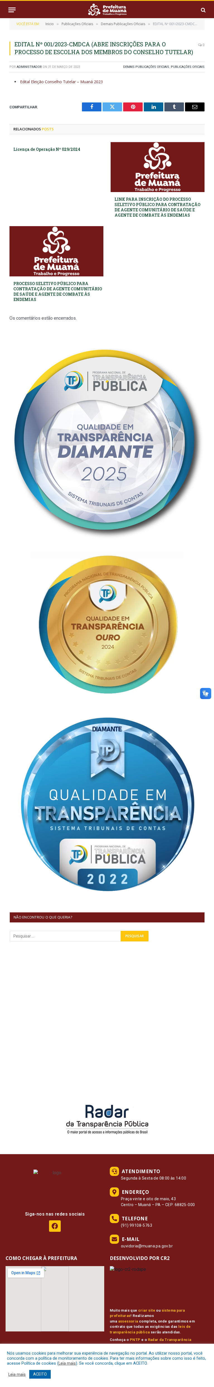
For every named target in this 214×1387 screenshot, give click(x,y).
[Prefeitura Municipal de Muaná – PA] (107, 10)
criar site (146, 1310)
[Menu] (12, 10)
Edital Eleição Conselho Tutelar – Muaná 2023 (61, 81)
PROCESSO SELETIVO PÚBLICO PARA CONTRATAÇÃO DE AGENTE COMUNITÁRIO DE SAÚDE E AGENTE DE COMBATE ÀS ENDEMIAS (57, 291)
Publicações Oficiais (188, 67)
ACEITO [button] (40, 1374)
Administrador (29, 67)
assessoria (128, 1321)
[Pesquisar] (203, 10)
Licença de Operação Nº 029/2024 (46, 149)
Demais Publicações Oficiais (146, 67)
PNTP (135, 1340)
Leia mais (67, 1363)
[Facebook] (54, 1226)
